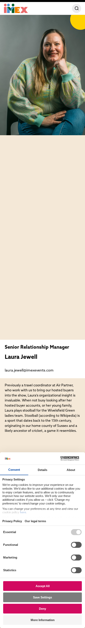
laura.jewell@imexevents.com (29, 370)
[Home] (16, 8)
